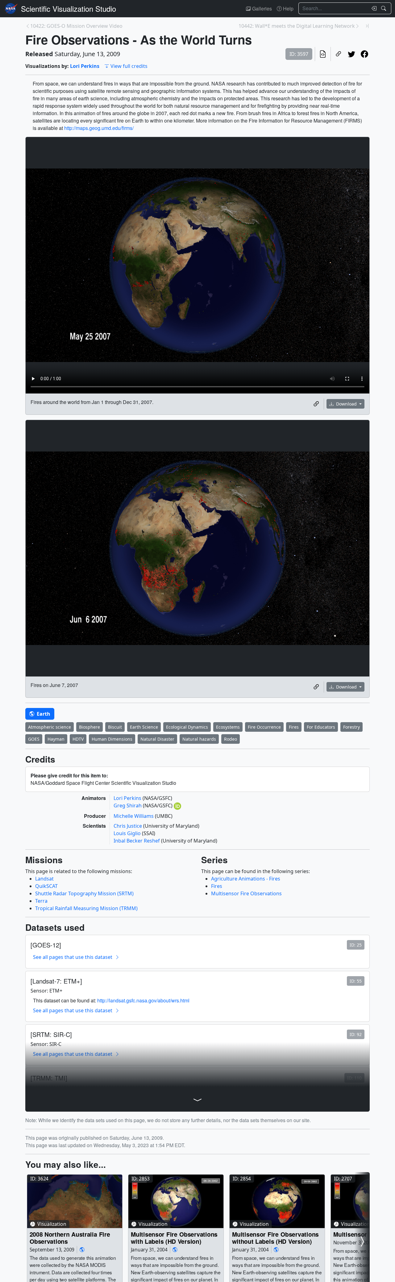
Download (346, 404)
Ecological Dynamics (187, 727)
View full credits (129, 66)
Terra (41, 900)
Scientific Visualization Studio (68, 8)
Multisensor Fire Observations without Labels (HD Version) (275, 1237)
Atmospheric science (49, 727)
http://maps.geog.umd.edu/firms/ (99, 127)
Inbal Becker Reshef (137, 840)
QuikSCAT (46, 886)
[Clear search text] (373, 8)
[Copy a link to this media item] (316, 404)
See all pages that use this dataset (72, 957)
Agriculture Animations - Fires (245, 878)
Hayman (56, 739)
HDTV (78, 739)
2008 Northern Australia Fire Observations (70, 1237)
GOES (34, 739)
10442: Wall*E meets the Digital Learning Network (297, 26)
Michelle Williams (134, 816)
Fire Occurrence (264, 727)
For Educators (321, 727)
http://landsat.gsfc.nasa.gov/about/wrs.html (143, 1000)
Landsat (44, 878)
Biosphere (89, 727)
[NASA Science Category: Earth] (82, 1249)
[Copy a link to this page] (338, 54)
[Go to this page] (74, 1201)
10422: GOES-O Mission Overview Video (76, 26)
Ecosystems (228, 727)
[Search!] (384, 8)
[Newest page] (367, 26)
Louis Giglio (128, 833)
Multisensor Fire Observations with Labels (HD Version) (174, 1237)
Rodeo (230, 739)
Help (287, 8)
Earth (42, 713)
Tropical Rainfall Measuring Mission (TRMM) (86, 908)
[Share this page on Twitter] (351, 54)
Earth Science (144, 727)
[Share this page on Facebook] (364, 54)
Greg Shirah (128, 805)
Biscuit (115, 727)
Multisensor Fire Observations (246, 893)
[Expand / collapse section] (197, 1100)
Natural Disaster (157, 739)
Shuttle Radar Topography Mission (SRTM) (84, 893)
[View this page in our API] (323, 54)
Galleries (261, 8)
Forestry (351, 727)
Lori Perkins (84, 66)
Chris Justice (128, 825)
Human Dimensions (112, 739)
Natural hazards (199, 739)
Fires (294, 727)
